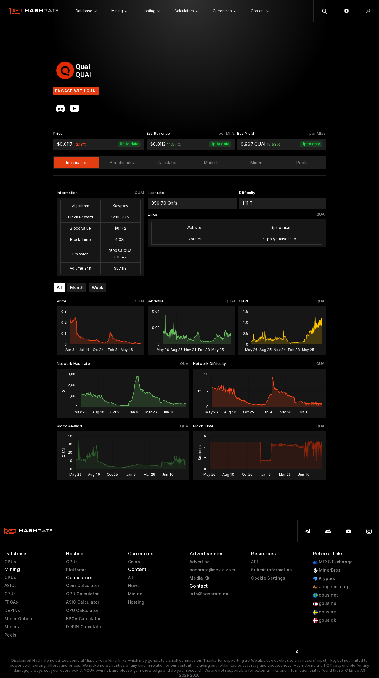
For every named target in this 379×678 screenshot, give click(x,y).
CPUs (10, 594)
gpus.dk (327, 620)
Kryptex (326, 578)
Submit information (271, 570)
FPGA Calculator (83, 618)
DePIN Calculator (84, 626)
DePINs (12, 610)
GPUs (10, 562)
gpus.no (327, 603)
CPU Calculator (82, 610)
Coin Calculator (82, 585)
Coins (134, 562)
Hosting (136, 602)
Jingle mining (333, 586)
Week (97, 287)
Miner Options (19, 618)
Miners (11, 626)
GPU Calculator (82, 594)
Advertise (200, 562)
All (59, 287)
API (254, 562)
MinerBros (329, 570)
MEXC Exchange (335, 562)
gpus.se (327, 612)
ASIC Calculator (82, 602)
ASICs (10, 585)
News (134, 585)
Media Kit (200, 578)
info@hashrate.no (209, 594)
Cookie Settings (268, 578)
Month (76, 287)
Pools (10, 635)
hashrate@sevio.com (212, 570)
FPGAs (11, 602)
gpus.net (328, 595)
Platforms (76, 570)
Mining (135, 594)
